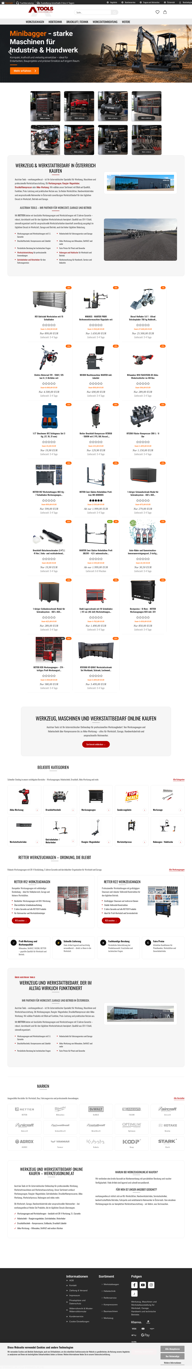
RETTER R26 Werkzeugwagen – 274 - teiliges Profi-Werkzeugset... (48, 669)
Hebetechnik (55, 22)
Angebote (113, 2)
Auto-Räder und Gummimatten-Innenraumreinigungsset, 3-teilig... (143, 552)
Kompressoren (111, 1304)
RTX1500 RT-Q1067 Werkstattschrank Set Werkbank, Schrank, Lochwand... (96, 669)
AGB (71, 1280)
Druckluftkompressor (23, 187)
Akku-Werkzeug (42, 187)
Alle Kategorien (178, 779)
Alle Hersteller (179, 1098)
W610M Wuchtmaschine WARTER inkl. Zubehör (96, 376)
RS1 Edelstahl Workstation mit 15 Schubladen (49, 318)
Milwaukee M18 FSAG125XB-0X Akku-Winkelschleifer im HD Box (143, 376)
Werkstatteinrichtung (105, 22)
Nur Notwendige (172, 1356)
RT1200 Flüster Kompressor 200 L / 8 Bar (143, 435)
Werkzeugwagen (35, 22)
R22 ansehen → (111, 920)
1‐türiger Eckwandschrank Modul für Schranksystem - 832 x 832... (143, 493)
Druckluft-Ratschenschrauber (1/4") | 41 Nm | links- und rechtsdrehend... (49, 552)
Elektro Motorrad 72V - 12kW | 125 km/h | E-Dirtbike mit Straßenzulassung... (48, 376)
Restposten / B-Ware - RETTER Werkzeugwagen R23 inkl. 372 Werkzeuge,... (143, 610)
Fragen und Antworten (151, 2)
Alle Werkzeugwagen (176, 869)
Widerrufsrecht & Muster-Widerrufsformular (81, 1310)
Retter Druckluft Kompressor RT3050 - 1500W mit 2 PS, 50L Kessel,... (96, 435)
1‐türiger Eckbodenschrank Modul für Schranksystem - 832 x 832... (49, 610)
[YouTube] (143, 1285)
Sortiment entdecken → (96, 744)
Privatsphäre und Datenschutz (77, 1302)
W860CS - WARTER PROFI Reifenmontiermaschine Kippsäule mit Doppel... (95, 318)
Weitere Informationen (172, 1362)
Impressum (74, 1295)
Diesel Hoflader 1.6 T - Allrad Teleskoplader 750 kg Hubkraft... (143, 318)
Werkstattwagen (111, 1284)
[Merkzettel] (157, 12)
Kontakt (72, 1285)
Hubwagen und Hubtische (68, 252)
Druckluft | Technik (77, 22)
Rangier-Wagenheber (70, 183)
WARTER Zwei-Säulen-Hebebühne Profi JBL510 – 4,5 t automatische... (95, 552)
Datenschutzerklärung (102, 1354)
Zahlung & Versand (78, 1290)
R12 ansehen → (21, 920)
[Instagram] (151, 1285)
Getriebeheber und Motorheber (28, 259)
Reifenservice (110, 1298)
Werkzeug (108, 1318)
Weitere (126, 22)
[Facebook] (134, 1285)
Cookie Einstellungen (79, 1321)
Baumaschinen (111, 1311)
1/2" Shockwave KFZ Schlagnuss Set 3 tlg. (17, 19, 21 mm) (49, 435)
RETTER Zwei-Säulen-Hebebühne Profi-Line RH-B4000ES (96, 493)
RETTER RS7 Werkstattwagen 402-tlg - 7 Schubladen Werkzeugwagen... (49, 493)
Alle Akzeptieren (172, 1348)
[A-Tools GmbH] (40, 9)
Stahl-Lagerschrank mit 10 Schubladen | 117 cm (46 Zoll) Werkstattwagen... (95, 610)
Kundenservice (129, 2)
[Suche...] (114, 12)
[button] (165, 12)
